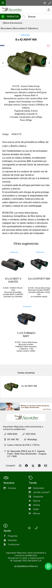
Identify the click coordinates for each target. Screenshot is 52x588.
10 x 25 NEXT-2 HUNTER (13, 280)
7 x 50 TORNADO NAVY (26, 335)
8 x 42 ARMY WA (29, 386)
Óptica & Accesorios (12, 23)
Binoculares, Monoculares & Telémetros (19, 28)
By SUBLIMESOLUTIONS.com (26, 566)
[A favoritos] (48, 46)
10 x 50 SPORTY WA (39, 278)
